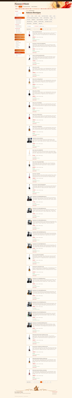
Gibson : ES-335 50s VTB (36, 67)
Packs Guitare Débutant (40, 19)
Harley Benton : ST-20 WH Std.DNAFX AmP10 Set (39, 220)
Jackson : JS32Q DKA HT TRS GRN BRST (38, 254)
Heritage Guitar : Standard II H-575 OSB (38, 266)
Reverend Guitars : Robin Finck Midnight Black (39, 184)
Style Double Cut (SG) (29, 21)
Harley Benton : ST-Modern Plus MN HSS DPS (39, 43)
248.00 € (38, 328)
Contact (19, 0)
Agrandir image (34, 40)
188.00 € (38, 283)
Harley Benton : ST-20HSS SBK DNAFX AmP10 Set (39, 196)
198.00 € (38, 237)
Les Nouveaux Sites (18, 23)
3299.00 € (38, 340)
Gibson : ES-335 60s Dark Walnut (37, 102)
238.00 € (38, 295)
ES (56, 0)
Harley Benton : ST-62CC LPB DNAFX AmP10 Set (39, 302)
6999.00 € (38, 37)
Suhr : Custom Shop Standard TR (37, 31)
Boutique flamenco (18, 34)
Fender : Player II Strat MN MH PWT (38, 150)
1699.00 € (38, 363)
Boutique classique (18, 37)
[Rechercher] (23, 13)
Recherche (16, 11)
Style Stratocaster (29, 23)
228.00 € (38, 306)
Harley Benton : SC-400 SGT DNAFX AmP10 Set (39, 243)
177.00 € (38, 201)
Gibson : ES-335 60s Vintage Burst (37, 126)
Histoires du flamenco (34, 6)
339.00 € (38, 260)
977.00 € (38, 155)
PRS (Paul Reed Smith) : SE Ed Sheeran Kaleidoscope (40, 358)
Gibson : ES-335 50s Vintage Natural (38, 79)
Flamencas (17, 46)
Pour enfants (17, 47)
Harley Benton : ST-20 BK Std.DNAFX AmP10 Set (39, 208)
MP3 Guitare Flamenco (18, 25)
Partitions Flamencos (18, 20)
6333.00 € (38, 167)
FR (53, 0)
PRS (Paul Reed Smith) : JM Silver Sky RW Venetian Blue (40, 334)
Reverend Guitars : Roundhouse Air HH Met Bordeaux (40, 346)
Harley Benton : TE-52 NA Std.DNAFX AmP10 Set (39, 290)
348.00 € (38, 48)
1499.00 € (38, 178)
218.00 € (38, 248)
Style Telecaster (35, 23)
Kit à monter (28, 19)
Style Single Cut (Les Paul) (48, 21)
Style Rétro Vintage (40, 21)
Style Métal (35, 21)
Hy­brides (51, 17)
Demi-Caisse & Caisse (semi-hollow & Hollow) (32, 17)
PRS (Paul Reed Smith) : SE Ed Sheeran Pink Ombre (40, 370)
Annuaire (16, 6)
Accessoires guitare (19, 50)
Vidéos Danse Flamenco (19, 32)
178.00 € (38, 213)
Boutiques (20, 6)
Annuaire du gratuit (19, 17)
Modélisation (33, 19)
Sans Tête (51, 19)
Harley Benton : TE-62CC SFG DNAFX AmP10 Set (39, 312)
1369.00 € (38, 351)
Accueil (16, 0)
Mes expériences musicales (26, 6)
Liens (21, 0)
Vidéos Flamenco (18, 29)
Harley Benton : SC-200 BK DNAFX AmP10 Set (39, 278)
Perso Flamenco (18, 52)
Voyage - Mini (40, 23)
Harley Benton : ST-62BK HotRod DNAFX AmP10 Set (40, 322)
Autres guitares (18, 39)
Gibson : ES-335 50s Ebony (36, 90)
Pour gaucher (46, 19)
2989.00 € (38, 96)
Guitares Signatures (46, 17)
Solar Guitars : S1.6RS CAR (36, 173)
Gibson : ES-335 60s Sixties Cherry (37, 114)
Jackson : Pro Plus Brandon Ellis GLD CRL (38, 55)
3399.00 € (38, 72)
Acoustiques (17, 41)
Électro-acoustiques (18, 42)
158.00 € (38, 143)
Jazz (54, 17)
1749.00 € (38, 60)
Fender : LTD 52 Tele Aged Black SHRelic (38, 161)
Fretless (41, 17)
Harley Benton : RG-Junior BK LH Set (38, 138)
